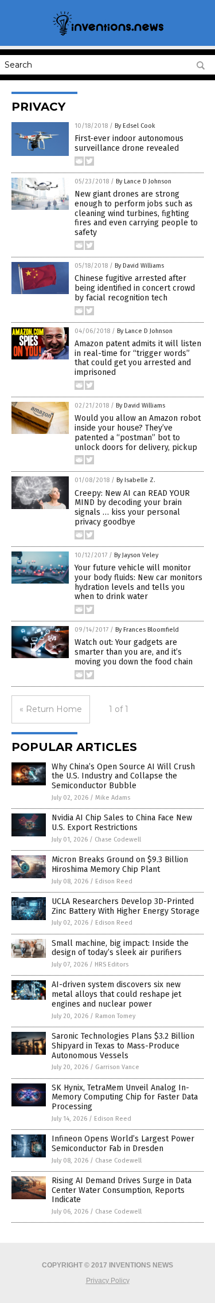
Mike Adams (112, 797)
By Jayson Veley (136, 555)
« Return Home (50, 709)
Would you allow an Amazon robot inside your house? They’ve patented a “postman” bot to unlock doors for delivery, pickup (138, 432)
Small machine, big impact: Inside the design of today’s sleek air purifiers (120, 948)
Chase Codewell (118, 839)
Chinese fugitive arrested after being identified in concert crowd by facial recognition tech (135, 288)
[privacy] (107, 34)
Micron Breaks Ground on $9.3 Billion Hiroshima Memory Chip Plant (120, 864)
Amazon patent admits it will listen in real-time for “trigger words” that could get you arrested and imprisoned (138, 358)
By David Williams (139, 265)
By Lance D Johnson (143, 181)
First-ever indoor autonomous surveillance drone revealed (129, 143)
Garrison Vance (117, 1067)
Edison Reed (113, 881)
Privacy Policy (108, 1281)
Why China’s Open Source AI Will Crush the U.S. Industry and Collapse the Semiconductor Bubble (123, 776)
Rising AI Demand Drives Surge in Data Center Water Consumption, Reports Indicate (121, 1190)
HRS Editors (111, 964)
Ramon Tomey (115, 1016)
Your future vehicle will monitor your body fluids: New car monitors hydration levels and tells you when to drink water (138, 582)
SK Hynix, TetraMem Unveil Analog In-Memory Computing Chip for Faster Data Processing (125, 1097)
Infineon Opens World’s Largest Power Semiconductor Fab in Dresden (123, 1143)
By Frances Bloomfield (147, 629)
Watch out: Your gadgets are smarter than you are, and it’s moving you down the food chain (134, 652)
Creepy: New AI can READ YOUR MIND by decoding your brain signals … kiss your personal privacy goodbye (132, 507)
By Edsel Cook (135, 126)
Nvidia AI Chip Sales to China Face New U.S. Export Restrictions (122, 822)
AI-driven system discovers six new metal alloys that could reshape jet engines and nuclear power (116, 994)
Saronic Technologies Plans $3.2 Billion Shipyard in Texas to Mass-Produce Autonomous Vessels (123, 1046)
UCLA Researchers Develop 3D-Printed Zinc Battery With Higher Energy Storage (126, 906)
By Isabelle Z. (135, 480)
